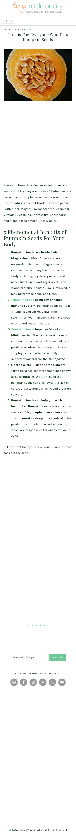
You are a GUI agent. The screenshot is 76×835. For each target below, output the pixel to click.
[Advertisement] (38, 144)
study (43, 376)
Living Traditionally (38, 8)
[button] (7, 21)
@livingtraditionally (38, 624)
